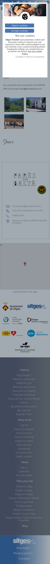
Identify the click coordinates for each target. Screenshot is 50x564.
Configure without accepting (30, 57)
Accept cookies (19, 30)
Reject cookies (19, 25)
